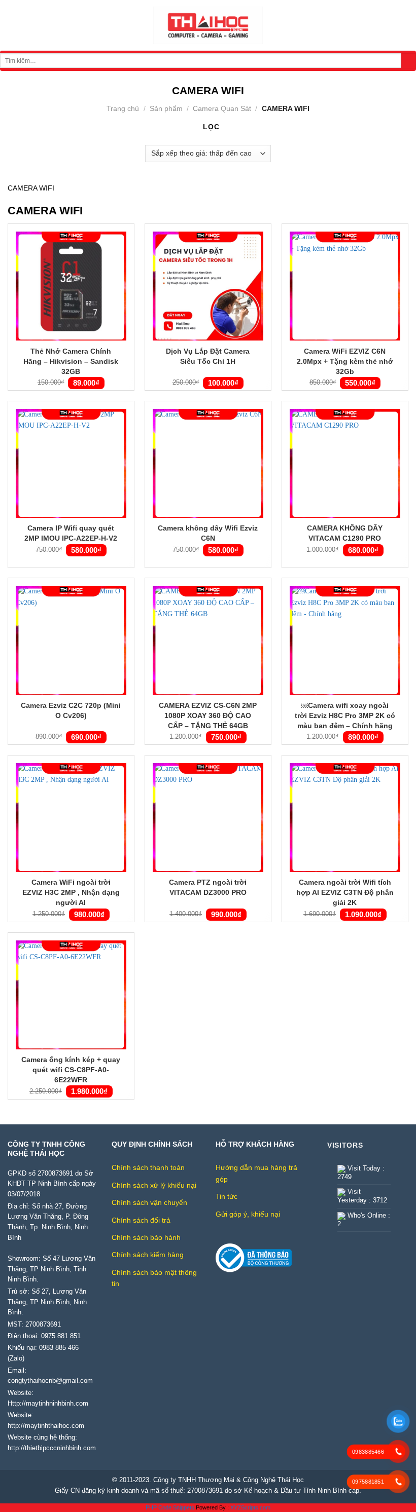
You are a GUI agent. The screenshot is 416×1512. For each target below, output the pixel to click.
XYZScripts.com (250, 1507)
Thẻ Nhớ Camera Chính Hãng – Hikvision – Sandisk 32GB (70, 361)
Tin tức (226, 1196)
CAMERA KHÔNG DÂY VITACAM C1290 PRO (345, 533)
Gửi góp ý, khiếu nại (248, 1214)
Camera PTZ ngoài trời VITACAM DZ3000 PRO (208, 887)
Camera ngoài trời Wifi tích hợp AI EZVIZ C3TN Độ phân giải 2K (345, 892)
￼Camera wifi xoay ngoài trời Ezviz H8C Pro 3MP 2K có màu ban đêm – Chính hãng (345, 715)
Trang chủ (123, 108)
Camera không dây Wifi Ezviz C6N (208, 533)
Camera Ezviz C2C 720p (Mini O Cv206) (71, 710)
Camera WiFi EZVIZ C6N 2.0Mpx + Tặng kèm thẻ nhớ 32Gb (345, 361)
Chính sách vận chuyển (149, 1202)
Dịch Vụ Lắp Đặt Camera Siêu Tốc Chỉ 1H (208, 356)
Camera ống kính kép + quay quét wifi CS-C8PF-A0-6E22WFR (70, 1069)
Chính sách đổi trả (141, 1220)
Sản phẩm (166, 108)
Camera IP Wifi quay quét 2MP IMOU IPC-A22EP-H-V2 (70, 533)
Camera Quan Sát (222, 108)
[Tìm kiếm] (408, 60)
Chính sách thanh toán (148, 1167)
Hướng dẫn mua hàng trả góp (256, 1173)
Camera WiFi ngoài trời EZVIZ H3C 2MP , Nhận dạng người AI (71, 892)
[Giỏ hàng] (403, 25)
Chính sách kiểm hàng (148, 1255)
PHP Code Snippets (170, 1507)
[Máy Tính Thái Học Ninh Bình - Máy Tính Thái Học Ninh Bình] (208, 25)
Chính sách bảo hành (146, 1237)
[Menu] (13, 25)
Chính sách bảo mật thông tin (154, 1278)
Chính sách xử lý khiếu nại (154, 1185)
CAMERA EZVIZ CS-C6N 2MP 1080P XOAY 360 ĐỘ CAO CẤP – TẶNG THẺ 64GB (208, 715)
